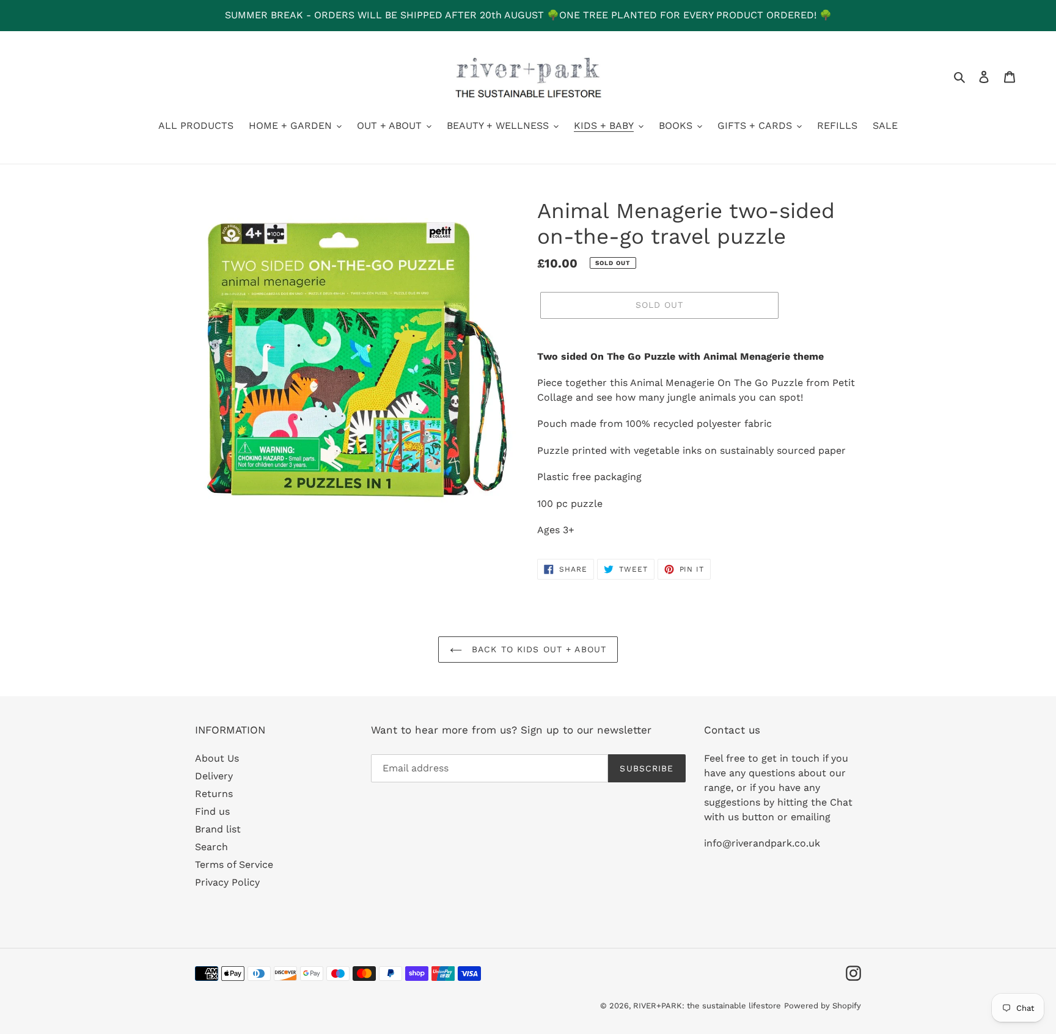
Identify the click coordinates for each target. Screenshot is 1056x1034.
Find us (212, 811)
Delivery (214, 776)
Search (211, 847)
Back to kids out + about (537, 649)
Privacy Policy (227, 882)
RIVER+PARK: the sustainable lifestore (707, 1005)
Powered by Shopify (822, 1005)
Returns (214, 793)
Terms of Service (234, 864)
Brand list (218, 829)
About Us (217, 758)
